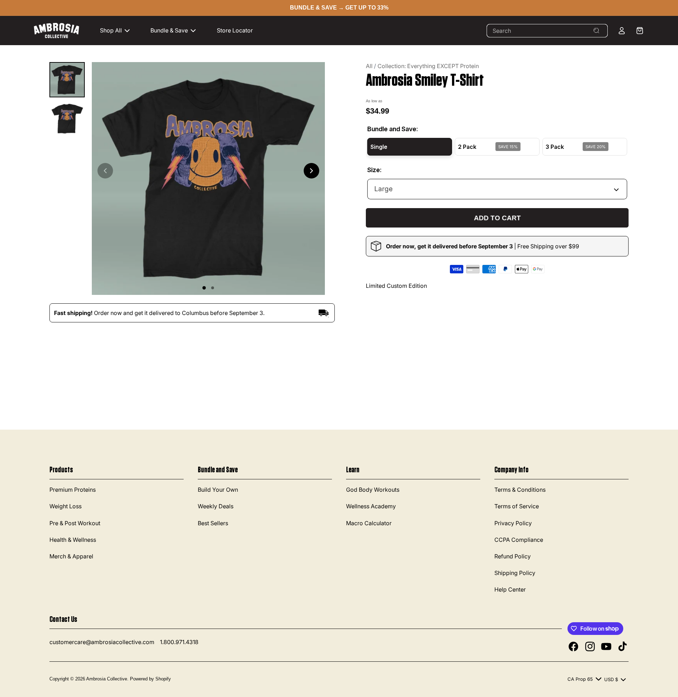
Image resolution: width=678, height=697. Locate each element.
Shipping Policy (514, 572)
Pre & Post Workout (74, 523)
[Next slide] (311, 170)
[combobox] (547, 30)
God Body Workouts (372, 489)
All (369, 65)
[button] (118, 30)
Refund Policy (512, 556)
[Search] (596, 31)
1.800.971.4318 (179, 642)
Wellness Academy (371, 506)
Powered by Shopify (150, 678)
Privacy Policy (513, 523)
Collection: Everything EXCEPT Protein (428, 65)
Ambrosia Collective (106, 678)
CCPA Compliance (518, 539)
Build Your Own (218, 489)
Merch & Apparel (71, 556)
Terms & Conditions (520, 489)
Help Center (510, 589)
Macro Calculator (369, 523)
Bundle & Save (169, 30)
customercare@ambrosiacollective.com (101, 642)
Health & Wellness (72, 539)
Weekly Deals (215, 506)
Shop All (111, 30)
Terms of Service (516, 506)
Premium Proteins (72, 489)
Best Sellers (213, 523)
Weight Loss (65, 506)
